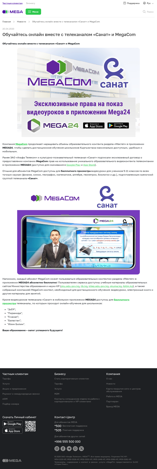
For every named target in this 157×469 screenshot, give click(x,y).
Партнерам (112, 401)
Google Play (73, 164)
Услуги (6, 383)
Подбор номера (10, 404)
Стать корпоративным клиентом (71, 378)
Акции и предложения (14, 388)
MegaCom (21, 144)
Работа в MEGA (114, 396)
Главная (6, 21)
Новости (21, 21)
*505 (57, 430)
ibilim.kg (128, 286)
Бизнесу (30, 3)
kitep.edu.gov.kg (99, 286)
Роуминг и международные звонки (21, 393)
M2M (56, 393)
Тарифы (6, 378)
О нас (109, 378)
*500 (57, 426)
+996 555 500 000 (67, 441)
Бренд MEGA (113, 406)
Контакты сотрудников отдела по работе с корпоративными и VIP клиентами (77, 400)
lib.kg (84, 286)
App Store (89, 164)
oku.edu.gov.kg (70, 286)
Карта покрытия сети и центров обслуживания (123, 390)
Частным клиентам (12, 3)
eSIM (5, 398)
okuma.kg (116, 286)
